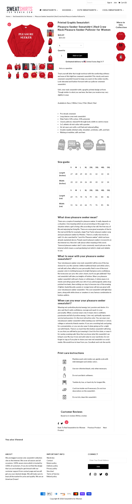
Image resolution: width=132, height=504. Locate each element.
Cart (123, 3)
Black (90, 103)
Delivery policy (52, 466)
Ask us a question (65, 68)
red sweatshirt (63, 276)
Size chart (50, 471)
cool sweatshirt (95, 290)
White (74, 103)
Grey (80, 103)
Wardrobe (50, 458)
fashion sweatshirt (97, 329)
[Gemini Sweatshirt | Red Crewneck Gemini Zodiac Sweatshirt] (121, 62)
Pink (85, 103)
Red (94, 103)
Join (115, 3)
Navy (69, 103)
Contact (50, 460)
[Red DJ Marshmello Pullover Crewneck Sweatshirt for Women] (121, 51)
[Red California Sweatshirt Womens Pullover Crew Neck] (121, 40)
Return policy (52, 463)
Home (8, 16)
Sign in (109, 3)
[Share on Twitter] (62, 423)
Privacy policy (52, 468)
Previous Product (94, 428)
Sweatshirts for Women (73, 499)
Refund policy (52, 476)
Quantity (61, 50)
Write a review (81, 416)
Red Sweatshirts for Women (22, 16)
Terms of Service (53, 474)
